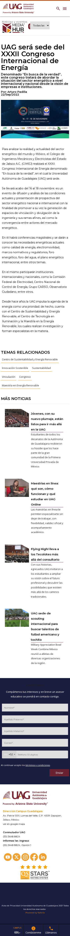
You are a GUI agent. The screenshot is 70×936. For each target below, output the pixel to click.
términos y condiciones (37, 765)
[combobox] (9, 754)
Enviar (59, 773)
